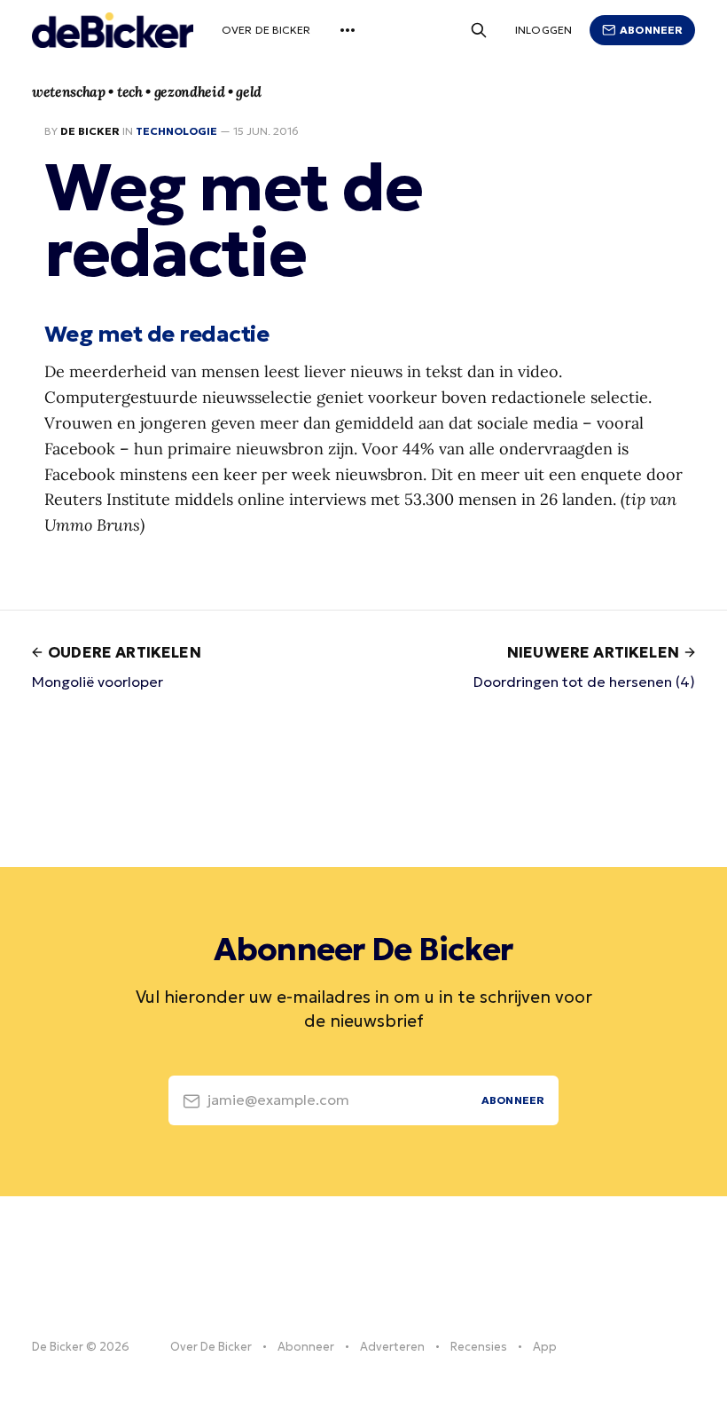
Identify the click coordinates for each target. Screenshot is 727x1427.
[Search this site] (478, 30)
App (545, 1346)
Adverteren (392, 1346)
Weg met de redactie (156, 333)
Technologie (176, 131)
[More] (347, 30)
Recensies (478, 1346)
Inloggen (543, 29)
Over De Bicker (266, 29)
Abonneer (651, 29)
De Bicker (90, 131)
